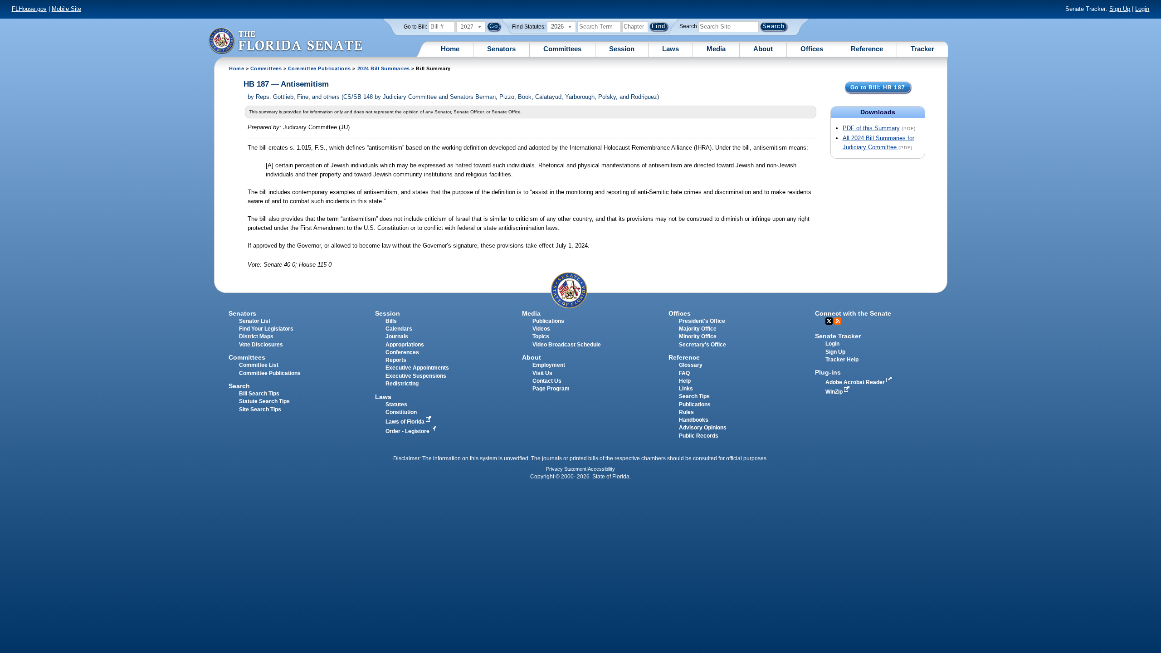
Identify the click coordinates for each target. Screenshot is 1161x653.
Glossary (690, 365)
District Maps (256, 336)
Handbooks (693, 420)
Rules (686, 412)
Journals (396, 336)
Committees (562, 49)
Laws (670, 49)
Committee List (258, 365)
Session (621, 49)
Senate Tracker (838, 336)
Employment (548, 365)
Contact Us (546, 381)
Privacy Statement (566, 469)
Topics (540, 336)
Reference (867, 49)
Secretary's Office (702, 344)
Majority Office (698, 328)
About (763, 49)
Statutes (396, 404)
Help (685, 381)
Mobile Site (66, 8)
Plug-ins (828, 372)
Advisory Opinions (703, 427)
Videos (541, 328)
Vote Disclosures (261, 344)
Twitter (829, 321)
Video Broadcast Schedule (566, 344)
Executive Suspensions (415, 376)
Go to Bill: (415, 26)
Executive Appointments (417, 367)
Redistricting (402, 383)
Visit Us (542, 373)
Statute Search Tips (264, 401)
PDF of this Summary (871, 128)
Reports (395, 360)
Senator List (254, 321)
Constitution (401, 412)
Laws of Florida (405, 421)
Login (1142, 8)
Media (716, 49)
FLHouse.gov (29, 8)
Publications (548, 321)
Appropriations (404, 344)
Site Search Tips (260, 409)
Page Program (551, 388)
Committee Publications (319, 68)
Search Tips (694, 396)
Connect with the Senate (853, 313)
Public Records (698, 436)
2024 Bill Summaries (383, 68)
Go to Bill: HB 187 (877, 87)
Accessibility (601, 469)
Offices (811, 49)
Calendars (398, 328)
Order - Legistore (408, 431)
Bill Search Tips (259, 393)
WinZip (834, 392)
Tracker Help (842, 359)
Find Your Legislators (266, 328)
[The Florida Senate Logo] (285, 40)
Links (686, 388)
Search (688, 26)
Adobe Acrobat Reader (855, 382)
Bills (391, 321)
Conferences (402, 352)
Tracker (922, 49)
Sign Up (1119, 8)
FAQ (684, 373)
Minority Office (698, 336)
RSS (837, 321)
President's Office (702, 321)
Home (450, 49)
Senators (501, 49)
